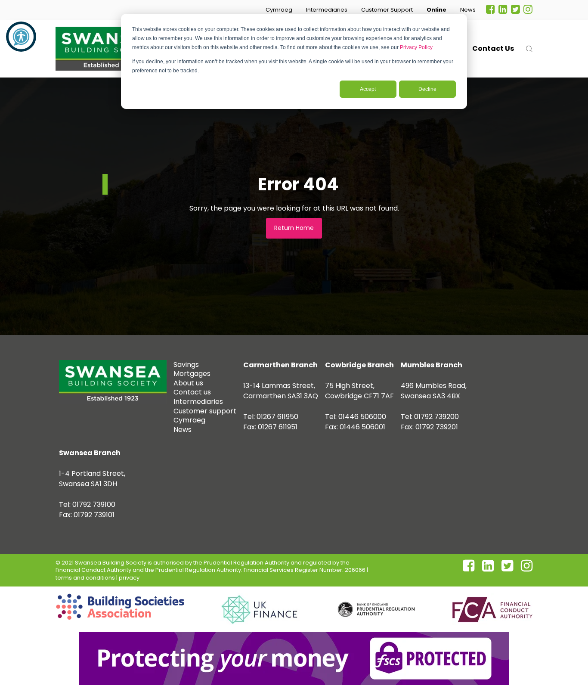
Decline (427, 89)
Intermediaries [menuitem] (198, 402)
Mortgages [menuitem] (191, 374)
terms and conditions (85, 578)
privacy (129, 578)
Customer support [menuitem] (204, 411)
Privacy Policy (416, 47)
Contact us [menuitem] (192, 392)
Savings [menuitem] (186, 364)
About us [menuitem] (188, 383)
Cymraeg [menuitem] (189, 420)
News (468, 9)
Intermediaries (326, 9)
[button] (279, 10)
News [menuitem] (182, 429)
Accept (368, 89)
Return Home (294, 227)
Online (436, 9)
